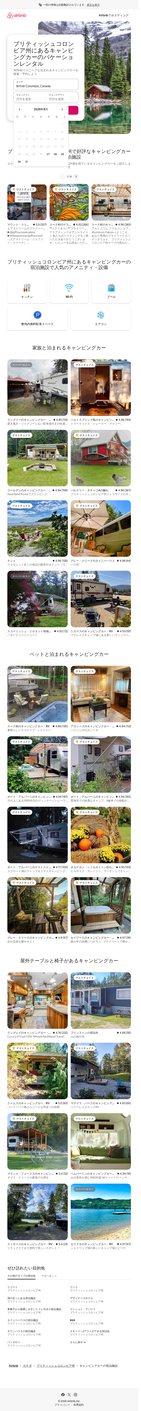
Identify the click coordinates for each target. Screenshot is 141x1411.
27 (48, 154)
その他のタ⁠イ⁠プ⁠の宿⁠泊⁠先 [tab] (21, 1275)
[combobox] (45, 86)
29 (62, 154)
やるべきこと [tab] (49, 1275)
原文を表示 (93, 4)
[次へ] (76, 176)
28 (55, 154)
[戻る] (62, 176)
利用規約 (78, 1404)
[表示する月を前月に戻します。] (20, 109)
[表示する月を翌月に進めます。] (62, 109)
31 (26, 161)
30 (19, 161)
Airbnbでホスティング (114, 15)
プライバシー (62, 1404)
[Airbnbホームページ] (16, 15)
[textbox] (29, 99)
